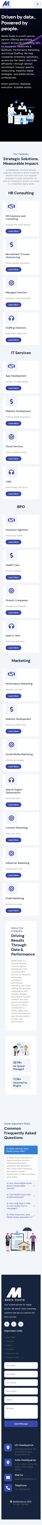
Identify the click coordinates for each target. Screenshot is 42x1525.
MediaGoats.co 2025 (22, 1501)
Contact (10, 1349)
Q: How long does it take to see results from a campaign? (18, 1206)
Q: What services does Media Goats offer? (17, 1150)
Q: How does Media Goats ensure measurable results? (19, 1186)
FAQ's (9, 1345)
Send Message (21, 1424)
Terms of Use (12, 1353)
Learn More (13, 231)
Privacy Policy (12, 1357)
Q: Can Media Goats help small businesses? (19, 1195)
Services (10, 1341)
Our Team (10, 1337)
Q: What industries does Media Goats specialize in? (20, 1216)
